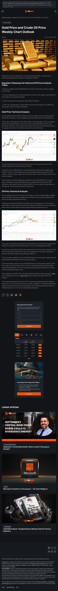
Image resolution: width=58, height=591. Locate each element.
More (29, 358)
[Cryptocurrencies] (36, 334)
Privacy (3, 587)
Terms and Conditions (41, 581)
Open (53, 273)
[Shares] (21, 334)
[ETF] (26, 334)
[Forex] (17, 334)
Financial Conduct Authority (38, 563)
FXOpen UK (5, 562)
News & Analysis (6, 17)
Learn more (29, 393)
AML (17, 587)
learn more (24, 275)
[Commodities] (31, 334)
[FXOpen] (29, 11)
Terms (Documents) (10, 587)
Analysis (14, 17)
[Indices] (41, 334)
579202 (13, 565)
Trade (40, 347)
